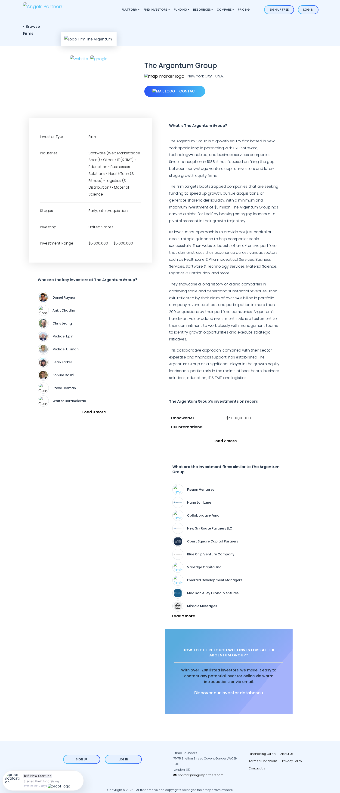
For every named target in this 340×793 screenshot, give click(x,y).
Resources (202, 9)
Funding (180, 9)
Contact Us (257, 768)
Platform (129, 9)
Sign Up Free (279, 9)
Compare (224, 9)
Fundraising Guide (262, 754)
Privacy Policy (292, 761)
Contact (187, 91)
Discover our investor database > (228, 693)
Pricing (244, 9)
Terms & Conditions (263, 761)
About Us (287, 754)
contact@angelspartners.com (199, 775)
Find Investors (155, 9)
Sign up (81, 759)
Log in (308, 9)
